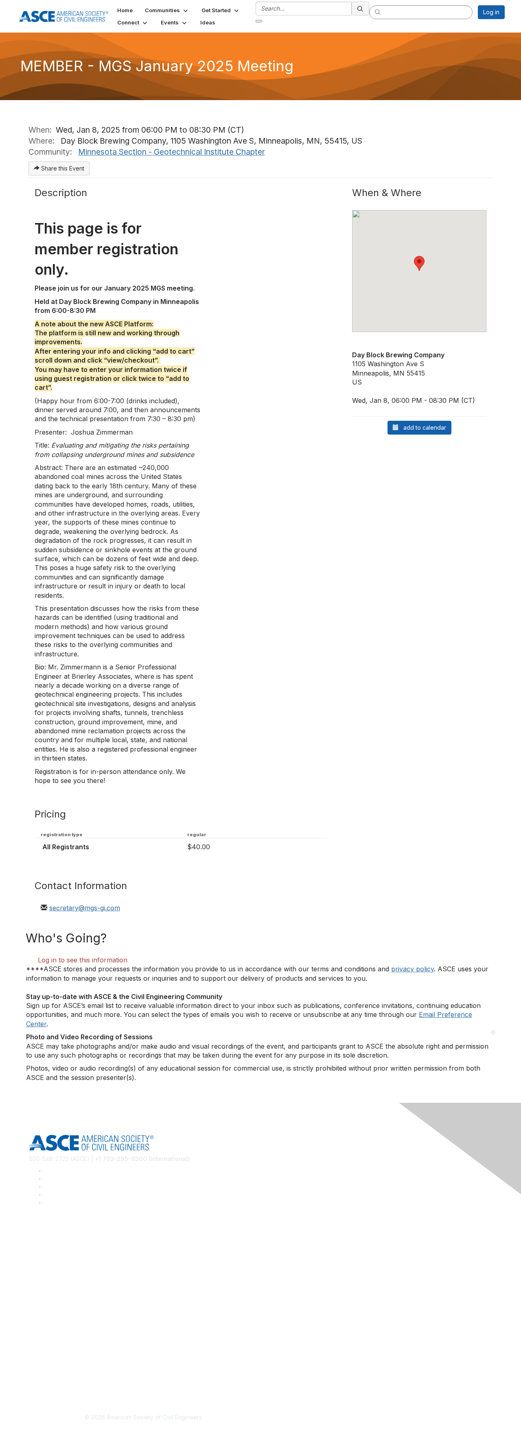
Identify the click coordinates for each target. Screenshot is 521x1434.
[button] (167, 10)
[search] (361, 8)
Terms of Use (47, 1367)
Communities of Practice (61, 1237)
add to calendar (422, 427)
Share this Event (61, 168)
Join (34, 1296)
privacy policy (412, 969)
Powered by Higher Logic (378, 1418)
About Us (41, 1355)
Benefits (40, 1308)
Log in (491, 12)
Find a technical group (59, 1261)
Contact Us (43, 1320)
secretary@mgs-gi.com (84, 908)
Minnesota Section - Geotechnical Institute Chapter (171, 152)
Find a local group (53, 1249)
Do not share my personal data (70, 1379)
